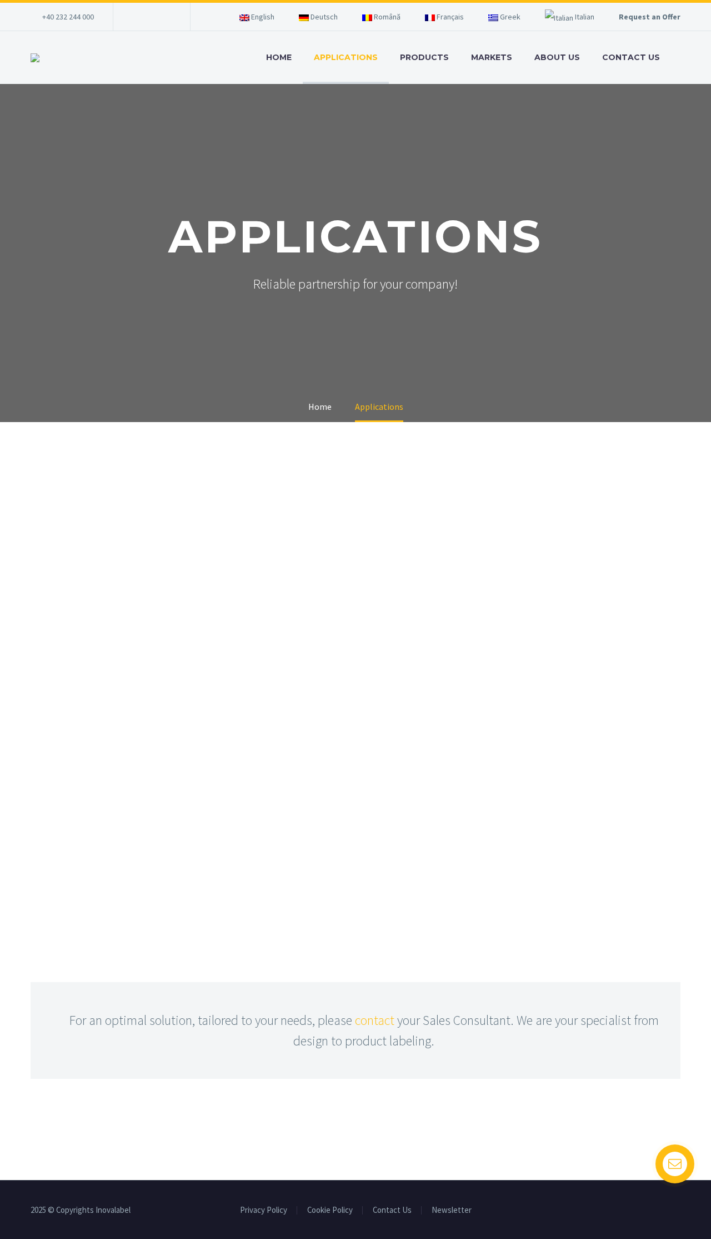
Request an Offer (649, 17)
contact (374, 1020)
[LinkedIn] (138, 16)
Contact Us (631, 57)
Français (449, 17)
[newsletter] (159, 19)
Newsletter (452, 1210)
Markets (491, 57)
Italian (583, 17)
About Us (557, 57)
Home (279, 57)
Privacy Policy (263, 1210)
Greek (509, 17)
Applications (346, 57)
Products (424, 57)
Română (386, 17)
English (261, 17)
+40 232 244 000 (68, 17)
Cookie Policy (330, 1210)
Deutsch (323, 17)
